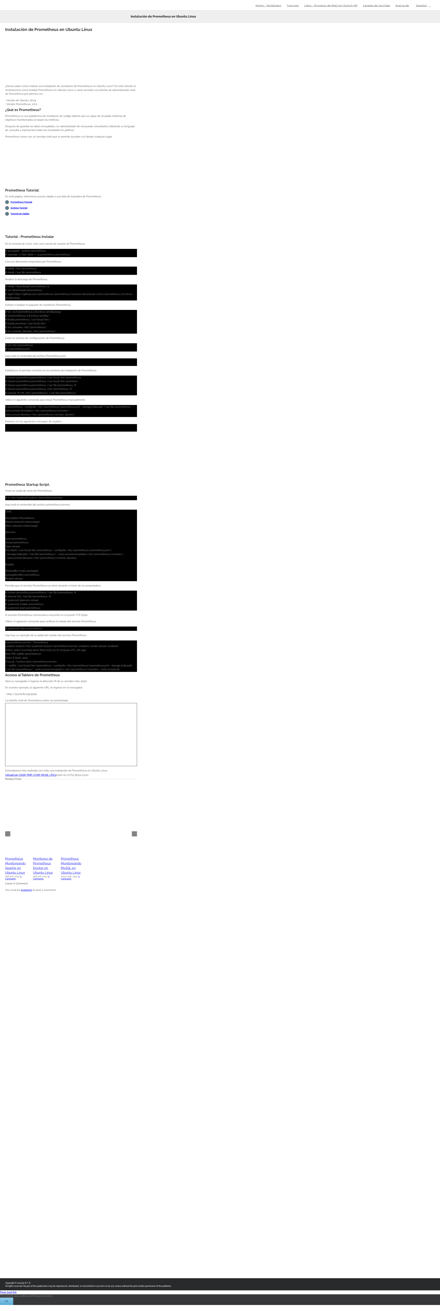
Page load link (8, 1292)
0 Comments (13, 877)
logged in (26, 890)
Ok (6, 1301)
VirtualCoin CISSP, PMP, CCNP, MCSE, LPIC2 (30, 775)
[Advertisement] (71, 58)
